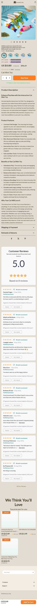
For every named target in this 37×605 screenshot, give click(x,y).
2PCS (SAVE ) (6, 60)
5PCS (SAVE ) (6, 62)
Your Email (6, 572)
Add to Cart (28, 602)
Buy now (24, 78)
